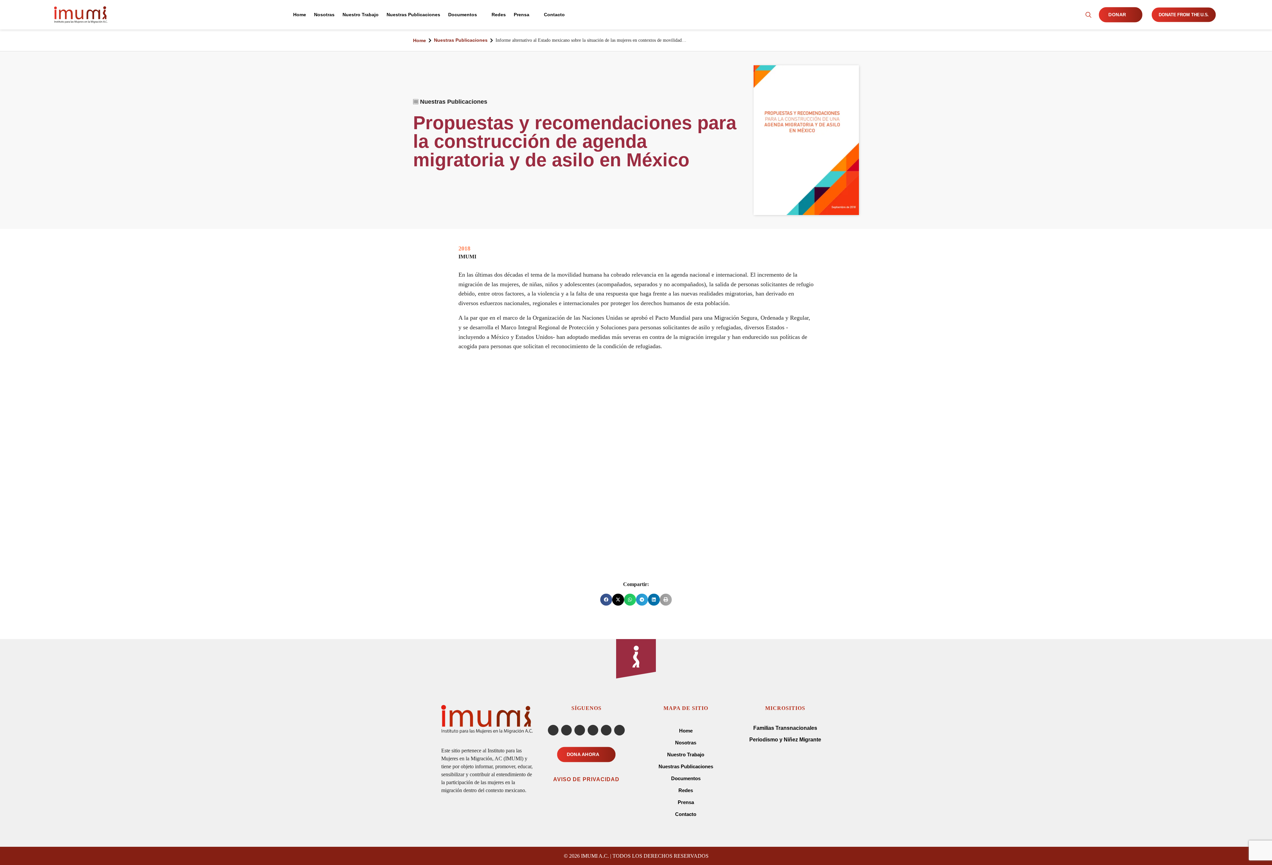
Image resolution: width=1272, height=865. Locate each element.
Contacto (685, 814)
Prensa (686, 802)
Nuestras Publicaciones (461, 40)
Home (419, 40)
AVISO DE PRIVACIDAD (586, 779)
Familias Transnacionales (785, 728)
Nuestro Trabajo (685, 754)
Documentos (686, 778)
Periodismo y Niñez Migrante (785, 739)
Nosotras (685, 742)
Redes (685, 790)
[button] (606, 600)
